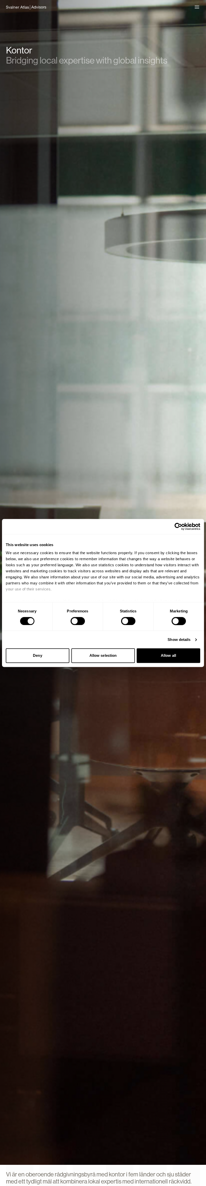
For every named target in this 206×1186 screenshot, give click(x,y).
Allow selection (103, 656)
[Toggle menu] (197, 7)
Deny (37, 656)
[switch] (78, 621)
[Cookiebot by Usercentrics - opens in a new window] (178, 526)
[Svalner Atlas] (26, 7)
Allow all (168, 656)
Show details (179, 639)
